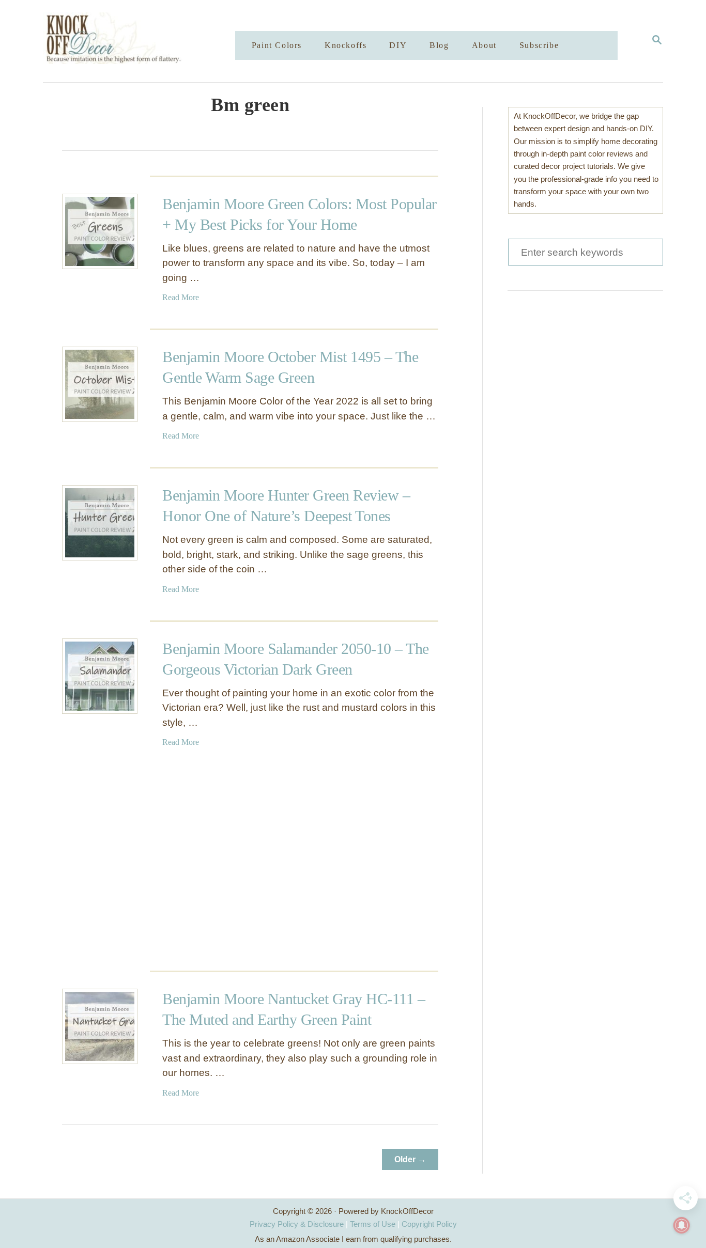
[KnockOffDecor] (147, 41)
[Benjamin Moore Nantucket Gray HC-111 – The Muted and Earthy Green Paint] (99, 1026)
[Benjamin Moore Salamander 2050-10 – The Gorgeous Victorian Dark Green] (99, 676)
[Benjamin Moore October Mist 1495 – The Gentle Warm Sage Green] (99, 384)
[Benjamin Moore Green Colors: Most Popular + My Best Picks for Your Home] (99, 231)
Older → (410, 1159)
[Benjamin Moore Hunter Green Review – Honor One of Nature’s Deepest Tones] (99, 522)
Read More (180, 297)
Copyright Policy (429, 1224)
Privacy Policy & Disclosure (297, 1224)
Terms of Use (372, 1224)
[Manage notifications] (681, 1225)
